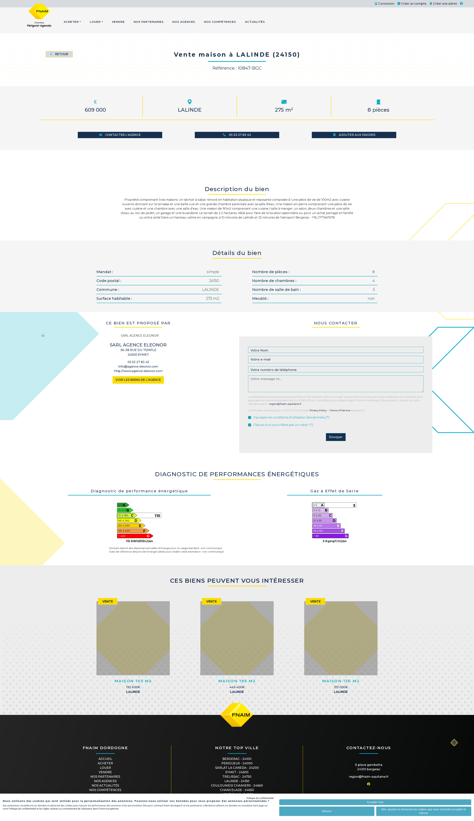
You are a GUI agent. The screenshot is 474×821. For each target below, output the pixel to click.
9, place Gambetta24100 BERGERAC (368, 767)
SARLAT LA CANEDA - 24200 (237, 768)
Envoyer (336, 437)
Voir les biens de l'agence (138, 380)
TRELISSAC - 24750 (236, 776)
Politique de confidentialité (260, 798)
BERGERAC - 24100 (236, 759)
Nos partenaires (105, 776)
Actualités (255, 22)
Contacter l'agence (123, 135)
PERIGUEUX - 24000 (237, 763)
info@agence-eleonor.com (138, 366)
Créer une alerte (445, 3)
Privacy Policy (318, 410)
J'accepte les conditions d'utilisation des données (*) (291, 417)
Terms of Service (340, 410)
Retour (61, 54)
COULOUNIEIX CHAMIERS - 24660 (237, 785)
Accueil (105, 759)
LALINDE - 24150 (236, 781)
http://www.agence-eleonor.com (138, 371)
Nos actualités (105, 785)
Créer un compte (413, 3)
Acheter (71, 22)
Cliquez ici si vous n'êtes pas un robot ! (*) (283, 425)
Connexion (386, 3)
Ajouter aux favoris (357, 135)
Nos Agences (183, 22)
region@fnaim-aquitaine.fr (285, 404)
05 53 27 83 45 (240, 135)
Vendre (118, 22)
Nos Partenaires (149, 22)
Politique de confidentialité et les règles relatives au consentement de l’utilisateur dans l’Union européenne (63, 808)
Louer (95, 22)
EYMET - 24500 (236, 772)
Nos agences (105, 781)
